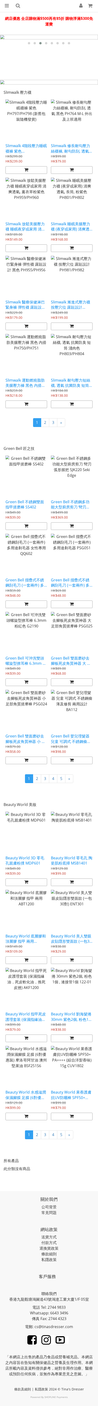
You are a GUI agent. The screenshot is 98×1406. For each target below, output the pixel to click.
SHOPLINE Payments (56, 1397)
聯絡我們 (49, 1293)
